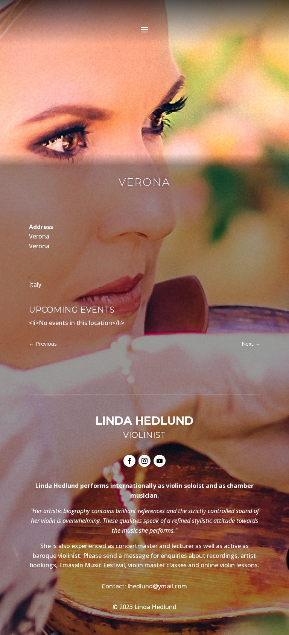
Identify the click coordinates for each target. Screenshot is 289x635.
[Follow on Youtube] (160, 461)
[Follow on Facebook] (129, 461)
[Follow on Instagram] (144, 461)
